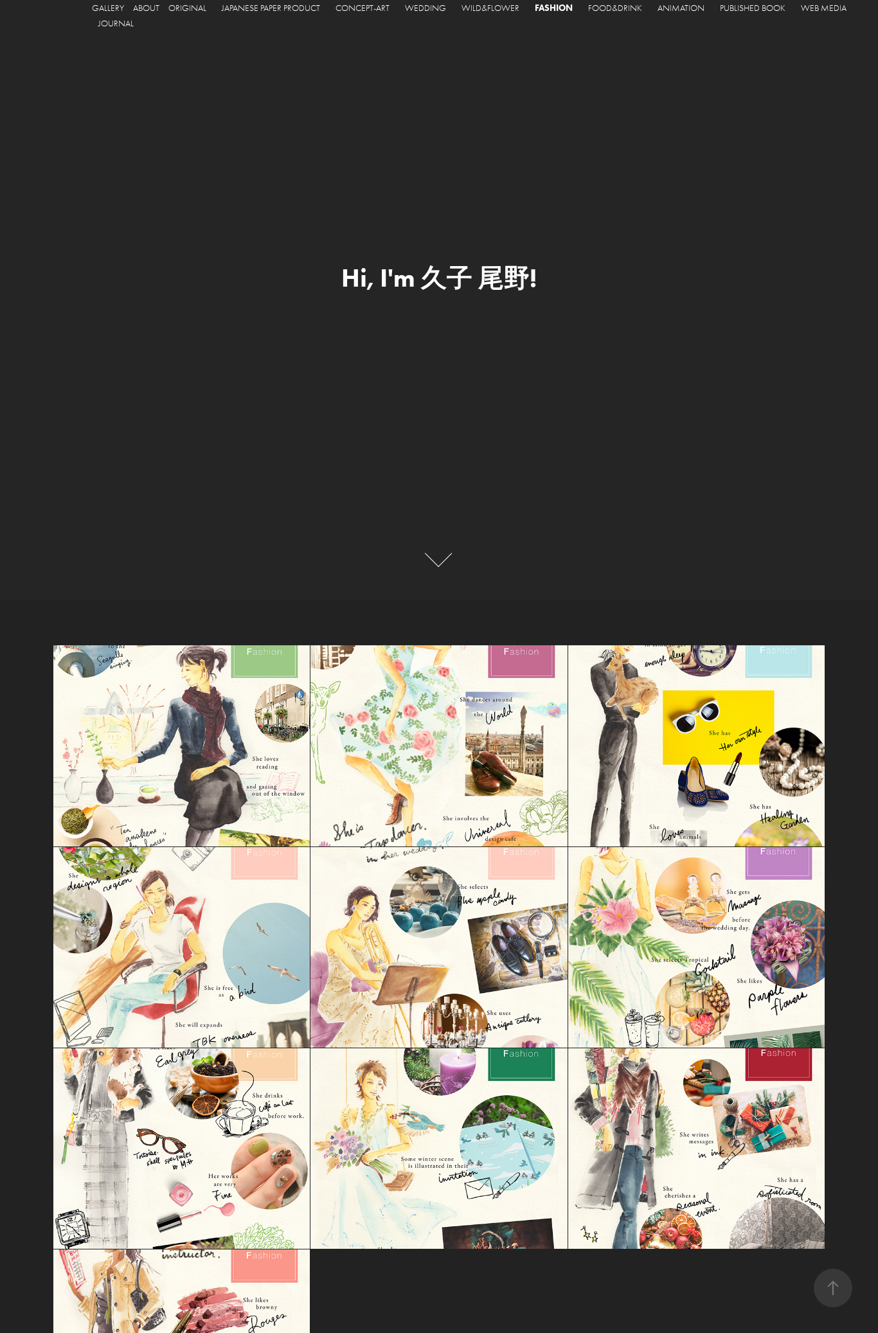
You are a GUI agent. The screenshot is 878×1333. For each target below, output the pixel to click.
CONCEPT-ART (363, 8)
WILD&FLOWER (490, 8)
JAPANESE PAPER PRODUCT (271, 8)
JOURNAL (116, 23)
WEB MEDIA (824, 8)
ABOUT (146, 8)
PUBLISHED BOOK (752, 8)
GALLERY (108, 8)
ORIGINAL (187, 8)
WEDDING (425, 8)
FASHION (554, 8)
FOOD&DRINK (615, 8)
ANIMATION (681, 8)
